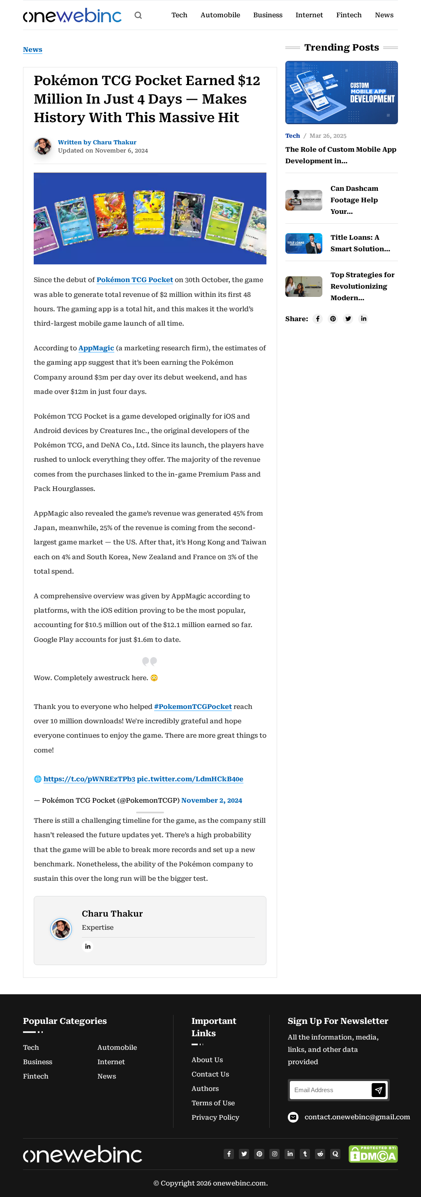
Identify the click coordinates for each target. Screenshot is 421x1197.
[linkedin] (87, 946)
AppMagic (96, 348)
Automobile (220, 15)
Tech (179, 15)
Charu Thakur (112, 914)
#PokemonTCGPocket (193, 707)
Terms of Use (213, 1103)
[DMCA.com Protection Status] (373, 1154)
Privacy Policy (215, 1117)
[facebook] (229, 1154)
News (384, 15)
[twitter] (244, 1154)
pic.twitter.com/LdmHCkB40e (190, 779)
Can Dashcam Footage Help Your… (354, 200)
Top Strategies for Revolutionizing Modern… (363, 286)
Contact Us (210, 1074)
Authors (205, 1089)
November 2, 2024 (211, 800)
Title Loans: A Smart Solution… (361, 243)
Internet (309, 15)
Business (267, 15)
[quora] (335, 1154)
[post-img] (341, 92)
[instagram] (274, 1154)
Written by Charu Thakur (97, 142)
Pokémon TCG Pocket (135, 280)
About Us (207, 1060)
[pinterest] (259, 1154)
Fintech (349, 15)
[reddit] (320, 1154)
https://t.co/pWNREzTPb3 (89, 779)
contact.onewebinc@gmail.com (357, 1117)
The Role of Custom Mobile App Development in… (340, 155)
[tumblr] (305, 1154)
